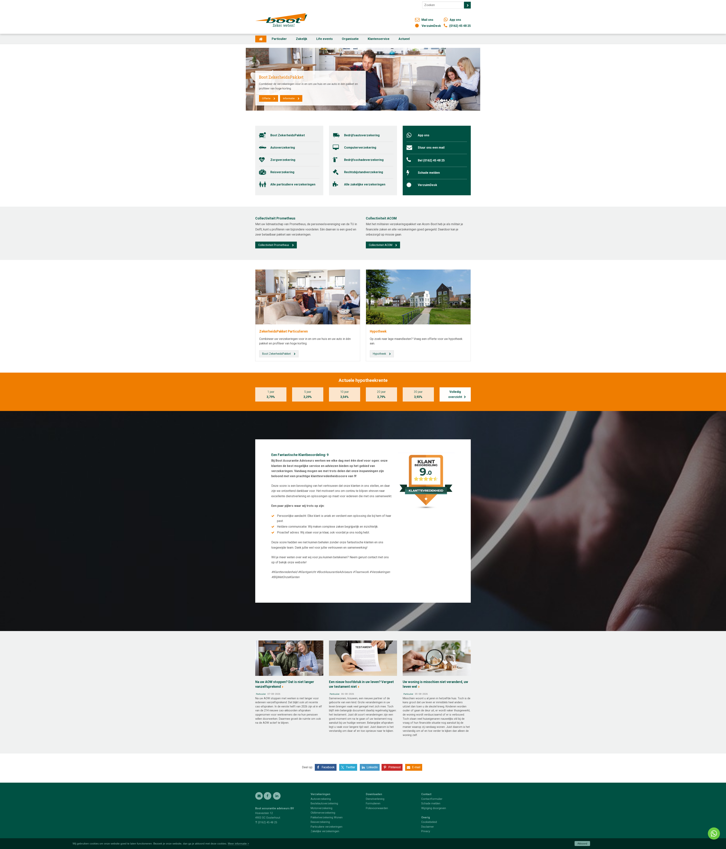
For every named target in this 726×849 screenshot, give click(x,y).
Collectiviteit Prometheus (273, 245)
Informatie (289, 98)
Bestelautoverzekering (324, 803)
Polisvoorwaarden (377, 808)
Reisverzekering (282, 172)
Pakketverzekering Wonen (327, 817)
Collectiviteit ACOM (380, 245)
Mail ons (427, 20)
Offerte (266, 98)
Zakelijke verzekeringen (325, 831)
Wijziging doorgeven (433, 808)
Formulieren (373, 803)
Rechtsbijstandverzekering (363, 172)
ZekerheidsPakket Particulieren (283, 331)
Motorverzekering (321, 808)
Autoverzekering (282, 147)
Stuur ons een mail (431, 147)
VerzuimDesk (431, 26)
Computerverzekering (360, 147)
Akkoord (582, 843)
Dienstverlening (375, 799)
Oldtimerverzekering (323, 812)
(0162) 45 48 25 (460, 26)
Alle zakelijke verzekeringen (364, 184)
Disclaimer (427, 826)
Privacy (425, 831)
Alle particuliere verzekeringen (292, 184)
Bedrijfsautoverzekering (362, 135)
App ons (455, 20)
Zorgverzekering (282, 160)
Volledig (455, 394)
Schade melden (429, 172)
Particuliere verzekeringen (326, 826)
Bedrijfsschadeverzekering (364, 160)
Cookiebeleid (429, 822)
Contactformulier (431, 799)
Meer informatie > (238, 843)
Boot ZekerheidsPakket (287, 135)
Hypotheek (378, 331)
